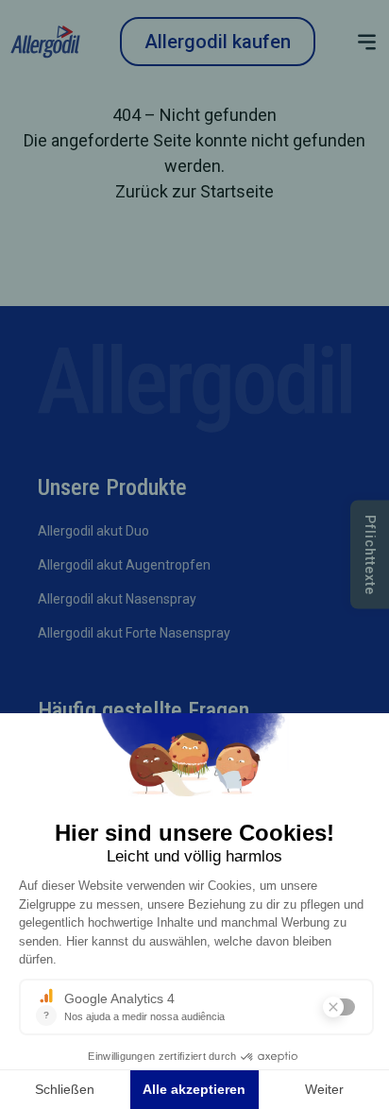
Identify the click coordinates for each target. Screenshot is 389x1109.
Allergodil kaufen (217, 41)
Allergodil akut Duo (93, 530)
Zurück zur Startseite (194, 191)
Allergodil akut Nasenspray (117, 598)
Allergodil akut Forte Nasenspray (134, 632)
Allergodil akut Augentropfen (124, 564)
